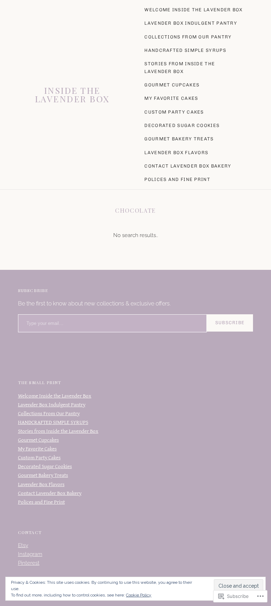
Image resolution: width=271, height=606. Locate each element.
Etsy (23, 545)
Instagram (30, 554)
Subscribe (230, 322)
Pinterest (29, 563)
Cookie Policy (138, 595)
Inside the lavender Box (72, 94)
